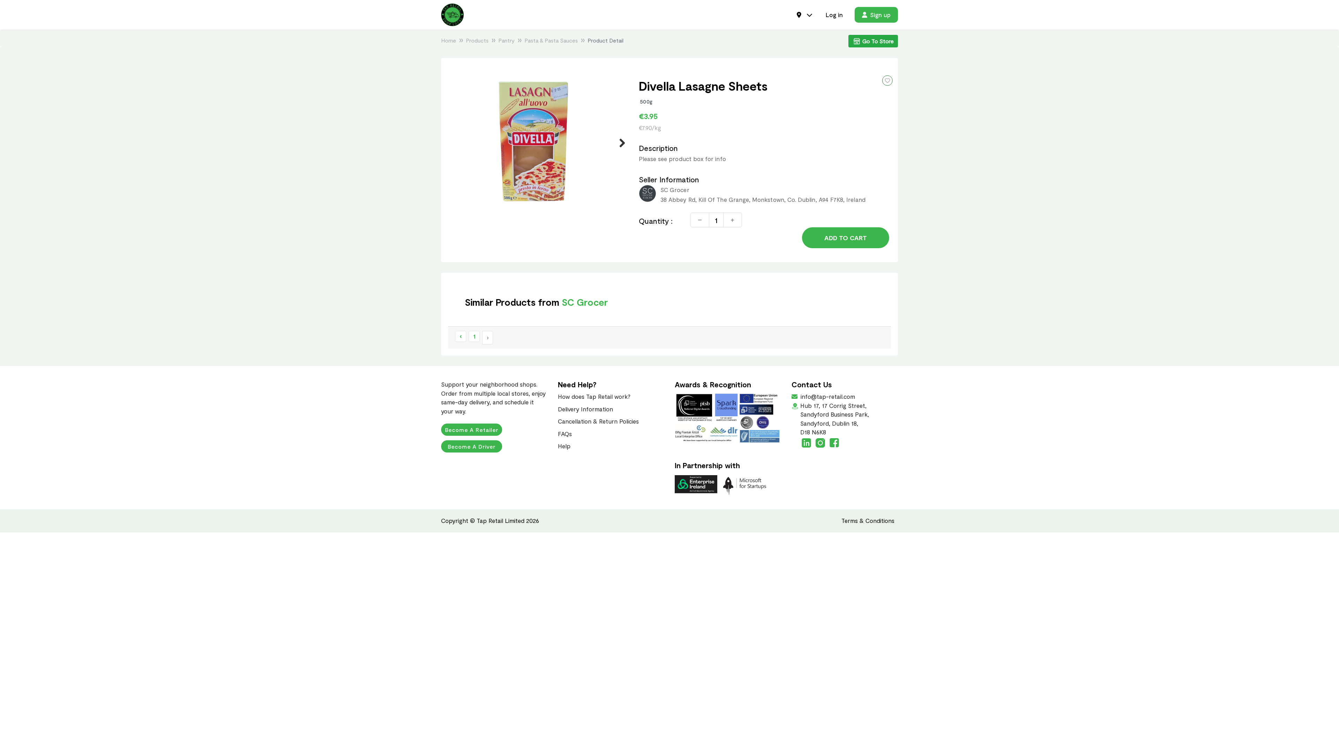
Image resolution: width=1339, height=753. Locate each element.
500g (646, 101)
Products (477, 40)
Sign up (880, 14)
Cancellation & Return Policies (598, 421)
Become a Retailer (471, 429)
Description (658, 148)
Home (448, 40)
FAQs (565, 433)
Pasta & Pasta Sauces (551, 40)
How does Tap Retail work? (594, 396)
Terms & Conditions (867, 520)
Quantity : (656, 220)
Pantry (506, 40)
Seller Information (669, 179)
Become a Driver (471, 446)
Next (618, 143)
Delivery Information (585, 408)
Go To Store (878, 41)
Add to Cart (845, 238)
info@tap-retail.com (827, 396)
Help (564, 445)
